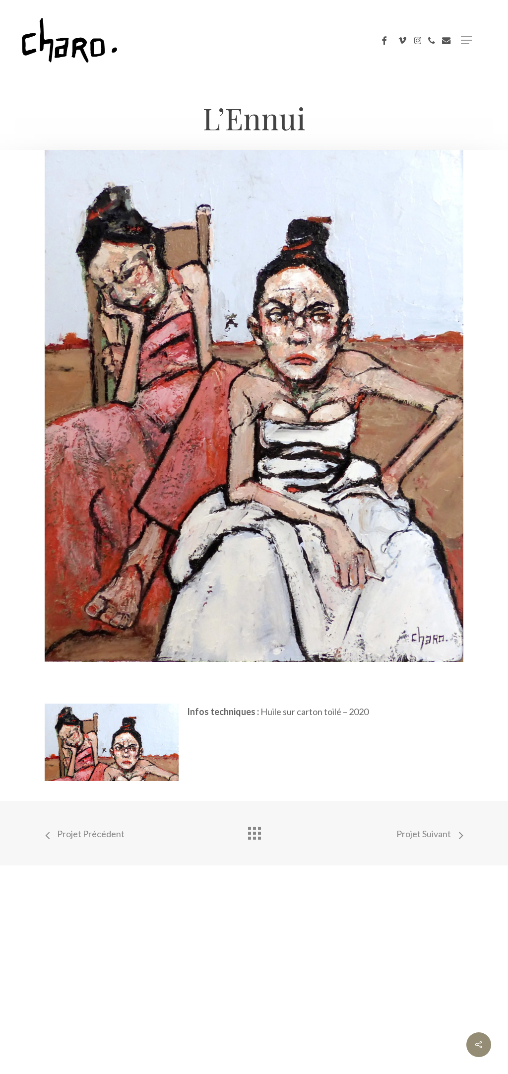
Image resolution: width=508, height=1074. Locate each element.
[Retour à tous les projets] (254, 831)
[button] (466, 40)
